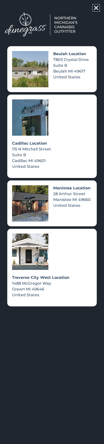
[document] (52, 222)
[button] (96, 8)
